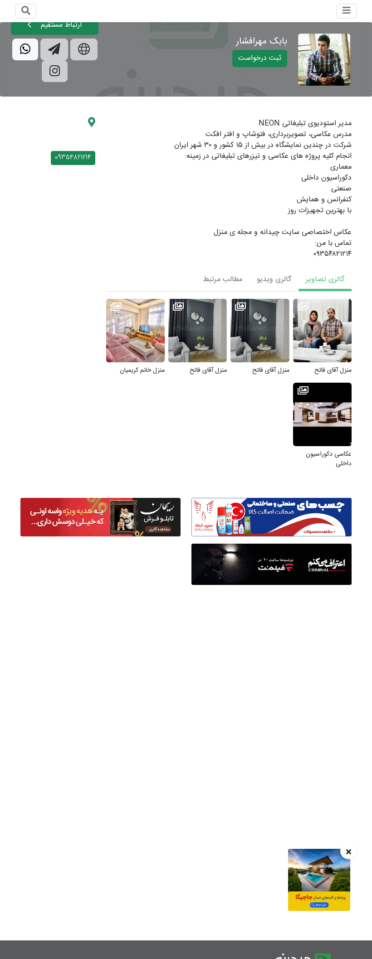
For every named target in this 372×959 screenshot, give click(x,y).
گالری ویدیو (274, 279)
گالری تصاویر (325, 279)
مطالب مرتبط (222, 279)
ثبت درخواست (259, 58)
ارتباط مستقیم (60, 25)
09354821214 (73, 157)
